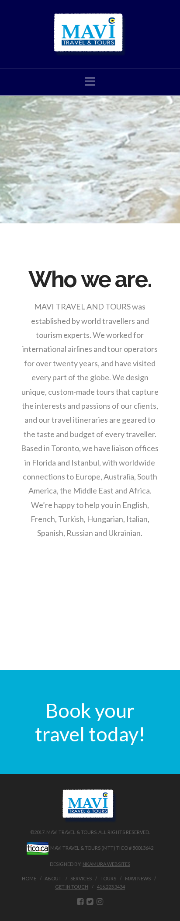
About (53, 878)
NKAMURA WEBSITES (106, 864)
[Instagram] (100, 902)
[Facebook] (80, 902)
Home (29, 878)
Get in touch (71, 887)
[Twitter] (90, 902)
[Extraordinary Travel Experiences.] (90, 34)
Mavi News (138, 878)
